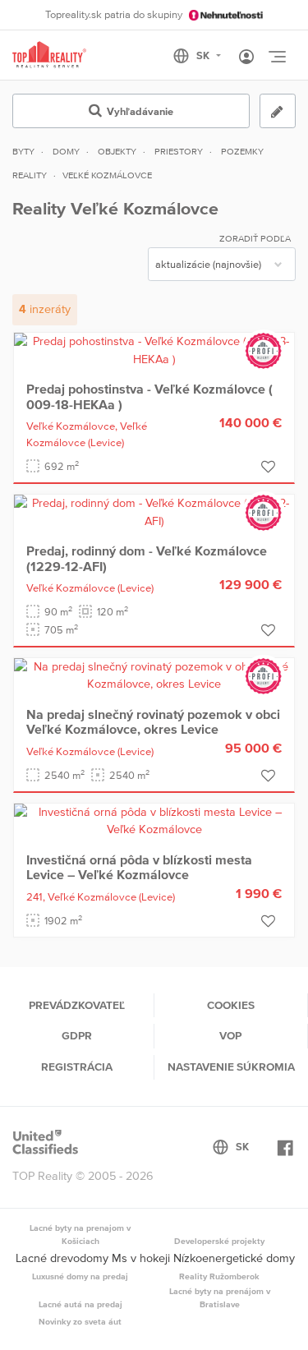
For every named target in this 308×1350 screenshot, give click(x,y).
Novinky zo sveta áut (80, 1321)
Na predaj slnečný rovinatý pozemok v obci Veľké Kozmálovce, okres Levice (153, 721)
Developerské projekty (219, 1241)
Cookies (231, 1004)
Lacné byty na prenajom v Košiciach (80, 1234)
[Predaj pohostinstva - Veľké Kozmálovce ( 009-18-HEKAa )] (154, 349)
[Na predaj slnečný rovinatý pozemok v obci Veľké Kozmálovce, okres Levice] (154, 674)
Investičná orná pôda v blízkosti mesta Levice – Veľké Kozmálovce (139, 867)
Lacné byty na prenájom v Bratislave (219, 1297)
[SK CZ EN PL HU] (204, 56)
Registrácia (77, 1066)
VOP (230, 1035)
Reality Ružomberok (219, 1276)
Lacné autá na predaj (80, 1304)
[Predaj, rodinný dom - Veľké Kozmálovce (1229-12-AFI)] (154, 511)
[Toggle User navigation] (246, 57)
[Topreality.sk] (49, 55)
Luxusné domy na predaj (80, 1276)
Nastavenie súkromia (231, 1066)
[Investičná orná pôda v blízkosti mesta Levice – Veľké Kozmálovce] (154, 820)
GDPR (77, 1035)
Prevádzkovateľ (77, 1004)
